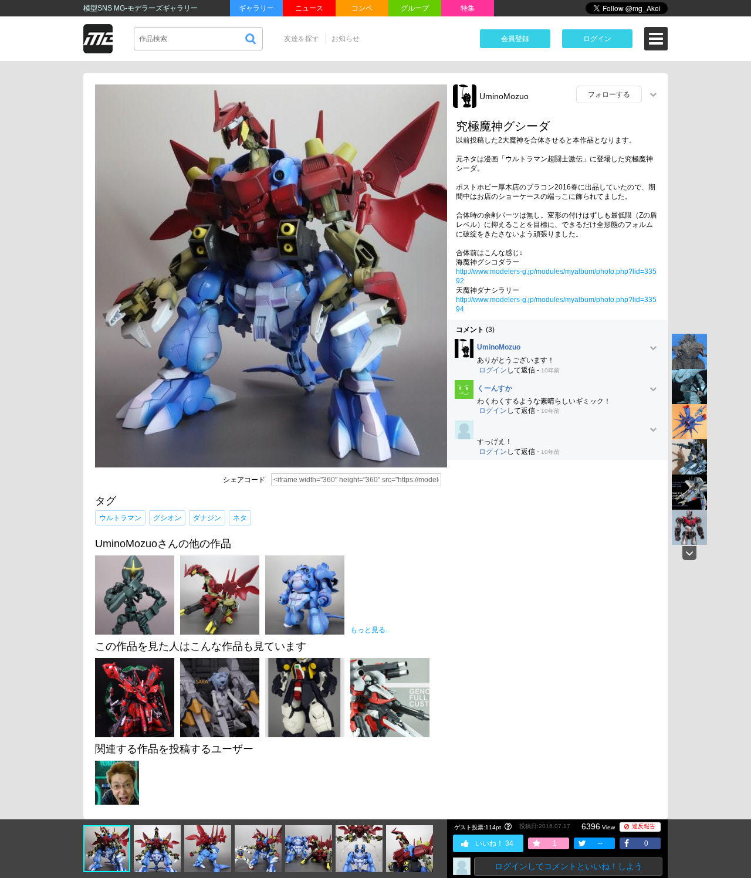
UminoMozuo (504, 96)
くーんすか (494, 388)
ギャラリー (256, 8)
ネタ (240, 518)
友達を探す (301, 39)
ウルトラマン (120, 518)
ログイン (597, 39)
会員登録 (515, 39)
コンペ (362, 8)
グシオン (167, 518)
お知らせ (345, 39)
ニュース (309, 8)
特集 (468, 8)
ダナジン (207, 518)
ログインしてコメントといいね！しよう (568, 866)
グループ (415, 8)
